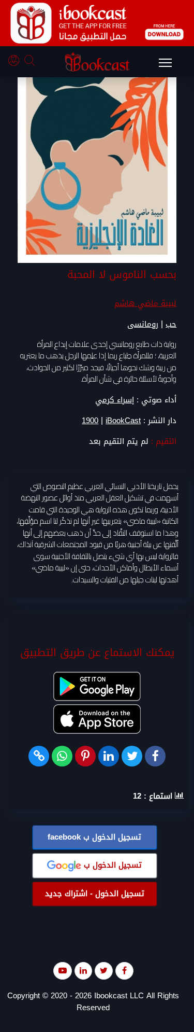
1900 (90, 421)
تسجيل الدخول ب (94, 837)
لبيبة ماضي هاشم (145, 303)
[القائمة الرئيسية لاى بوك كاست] (170, 65)
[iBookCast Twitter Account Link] (104, 971)
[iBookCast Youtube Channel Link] (62, 971)
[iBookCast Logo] (97, 61)
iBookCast (123, 421)
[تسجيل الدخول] (16, 62)
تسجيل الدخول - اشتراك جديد (94, 893)
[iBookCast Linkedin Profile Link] (83, 971)
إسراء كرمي (114, 400)
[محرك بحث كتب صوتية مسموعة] (31, 62)
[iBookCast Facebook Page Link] (124, 971)
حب (171, 324)
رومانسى (142, 324)
